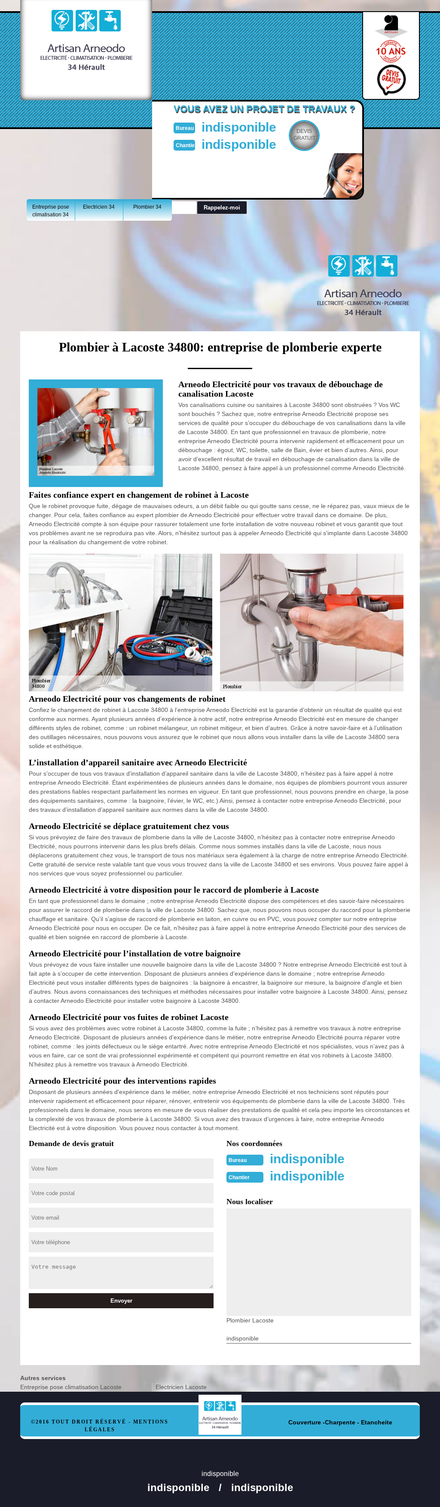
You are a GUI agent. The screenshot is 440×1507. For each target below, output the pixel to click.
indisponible (239, 127)
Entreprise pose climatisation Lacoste (71, 1387)
